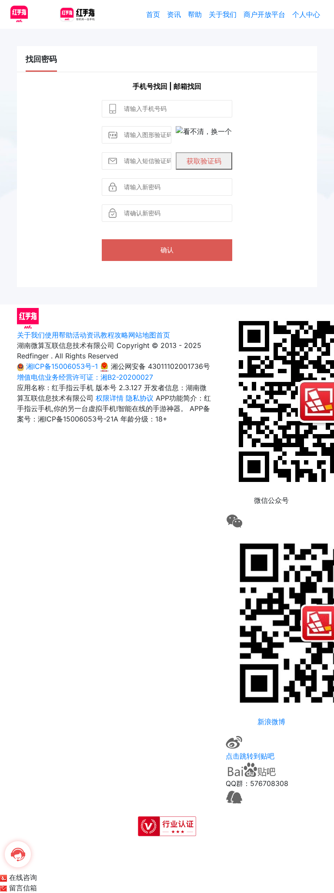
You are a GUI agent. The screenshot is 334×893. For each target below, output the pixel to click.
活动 (80, 335)
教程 (107, 335)
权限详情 (110, 398)
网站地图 (142, 335)
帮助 (195, 14)
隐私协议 (140, 398)
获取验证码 (204, 161)
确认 (167, 250)
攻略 (121, 335)
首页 (153, 14)
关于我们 (223, 14)
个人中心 (306, 14)
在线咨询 (22, 877)
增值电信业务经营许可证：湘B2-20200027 (85, 377)
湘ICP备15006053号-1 (62, 366)
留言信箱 (22, 887)
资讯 (174, 14)
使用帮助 (59, 335)
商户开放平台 (264, 14)
